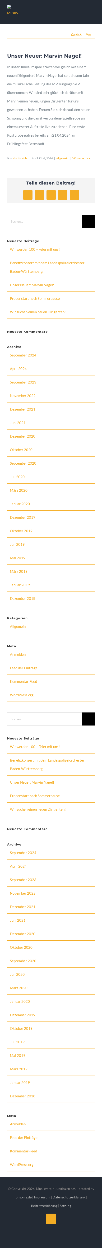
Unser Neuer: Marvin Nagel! (32, 285)
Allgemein (62, 158)
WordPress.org (21, 695)
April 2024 (18, 368)
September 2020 (23, 463)
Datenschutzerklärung (69, 1197)
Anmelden (18, 654)
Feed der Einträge (23, 668)
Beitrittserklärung (44, 1206)
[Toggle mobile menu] (93, 11)
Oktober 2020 (21, 450)
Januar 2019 (20, 585)
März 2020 (19, 490)
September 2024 (23, 355)
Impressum (42, 1197)
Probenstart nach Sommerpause (35, 298)
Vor (88, 34)
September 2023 (23, 382)
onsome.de (24, 1197)
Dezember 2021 (22, 409)
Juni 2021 (18, 423)
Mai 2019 (17, 558)
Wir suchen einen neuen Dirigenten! (38, 312)
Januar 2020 (20, 504)
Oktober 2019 (21, 531)
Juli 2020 (17, 477)
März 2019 (19, 571)
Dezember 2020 (22, 436)
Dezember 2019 (22, 517)
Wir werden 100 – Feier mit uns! (35, 249)
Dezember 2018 (22, 598)
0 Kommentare (81, 158)
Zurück (76, 34)
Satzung (65, 1206)
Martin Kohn (20, 158)
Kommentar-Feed (23, 681)
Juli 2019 (17, 544)
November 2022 (23, 395)
